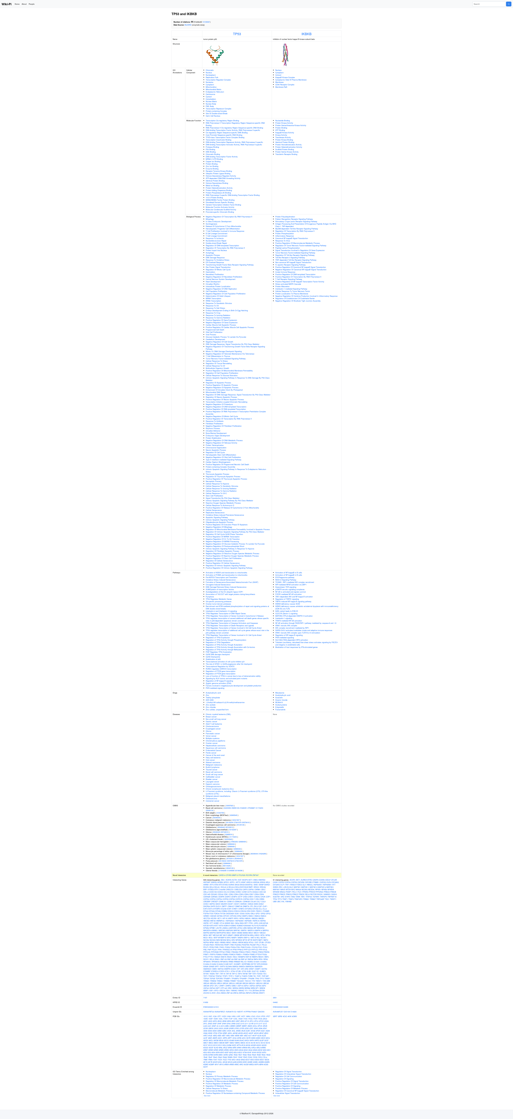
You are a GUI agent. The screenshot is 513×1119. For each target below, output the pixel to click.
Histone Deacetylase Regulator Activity (221, 176)
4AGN (240, 1033)
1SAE (205, 1018)
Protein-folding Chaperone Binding (219, 190)
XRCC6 (222, 990)
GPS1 (257, 913)
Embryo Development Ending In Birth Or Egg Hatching (227, 310)
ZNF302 (242, 993)
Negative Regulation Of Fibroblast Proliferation (224, 426)
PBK (232, 945)
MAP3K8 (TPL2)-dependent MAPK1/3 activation (294, 616)
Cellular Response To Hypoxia (217, 483)
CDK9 (261, 894)
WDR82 (247, 988)
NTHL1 (251, 942)
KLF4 (254, 925)
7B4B (258, 1055)
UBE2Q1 (251, 983)
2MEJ (227, 1026)
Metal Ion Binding (212, 185)
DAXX (218, 904)
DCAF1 (231, 904)
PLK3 (265, 947)
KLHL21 (290, 887)
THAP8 (244, 976)
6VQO (259, 1052)
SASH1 (334, 894)
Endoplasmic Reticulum (215, 91)
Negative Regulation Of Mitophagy (219, 527)
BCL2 (212, 887)
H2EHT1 (240, 1011)
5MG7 (232, 1042)
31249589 (230, 870)
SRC (246, 969)
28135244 (229, 822)
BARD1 (267, 884)
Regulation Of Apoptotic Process (218, 382)
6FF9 (239, 1045)
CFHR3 (229, 875)
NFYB (250, 940)
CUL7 (258, 901)
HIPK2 (241, 918)
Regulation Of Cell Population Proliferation (222, 373)
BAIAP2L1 (249, 884)
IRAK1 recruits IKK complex (286, 625)
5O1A (248, 1042)
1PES (263, 1016)
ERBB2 (224, 911)
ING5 (242, 923)
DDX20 (250, 904)
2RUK (265, 1026)
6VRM (210, 1055)
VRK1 (230, 988)
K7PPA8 (247, 1011)
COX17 (252, 899)
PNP (209, 949)
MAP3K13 (314, 887)
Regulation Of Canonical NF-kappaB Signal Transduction (297, 1090)
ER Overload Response (215, 262)
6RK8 (230, 1047)
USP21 (246, 985)
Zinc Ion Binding (212, 166)
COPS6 (232, 899)
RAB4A (217, 957)
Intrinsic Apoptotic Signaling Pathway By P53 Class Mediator (229, 500)
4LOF (205, 1038)
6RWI (216, 1050)
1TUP (230, 1018)
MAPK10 (251, 930)
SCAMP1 (237, 964)
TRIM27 (313, 899)
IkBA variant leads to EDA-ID (286, 611)
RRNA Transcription (213, 301)
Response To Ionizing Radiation (218, 315)
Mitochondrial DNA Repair (216, 392)
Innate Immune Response (285, 272)
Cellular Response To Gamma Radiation (221, 491)
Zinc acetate (210, 704)
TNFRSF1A (332, 896)
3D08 (205, 1030)
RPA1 (261, 959)
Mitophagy (210, 219)
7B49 (249, 1055)
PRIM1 (228, 952)
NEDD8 (223, 940)
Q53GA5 (261, 1011)
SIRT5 (222, 966)
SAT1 (231, 964)
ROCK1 (320, 894)
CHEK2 (257, 896)
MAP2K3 (222, 930)
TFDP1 (225, 976)
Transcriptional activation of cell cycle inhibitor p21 (225, 661)
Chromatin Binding (213, 154)
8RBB (231, 1064)
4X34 (234, 1038)
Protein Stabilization (213, 438)
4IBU (228, 1035)
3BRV (280, 1016)
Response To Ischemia (215, 238)
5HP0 (252, 1040)
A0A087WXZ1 (220, 1011)
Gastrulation (210, 272)
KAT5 (211, 925)
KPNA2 (206, 928)
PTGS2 (264, 954)
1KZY (243, 1016)
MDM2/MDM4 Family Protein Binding (220, 200)
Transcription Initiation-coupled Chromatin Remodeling (226, 402)
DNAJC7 (231, 906)
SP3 (242, 969)
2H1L (205, 1023)
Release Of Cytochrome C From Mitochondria (223, 226)
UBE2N (245, 983)
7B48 (245, 1055)
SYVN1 (206, 973)
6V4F (249, 1052)
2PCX (260, 1026)
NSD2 (246, 942)
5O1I (220, 1045)
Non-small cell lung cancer (216, 719)
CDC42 (220, 894)
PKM (243, 947)
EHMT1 (235, 908)
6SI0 (265, 1050)
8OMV (294, 1016)
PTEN (258, 954)
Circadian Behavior (213, 430)
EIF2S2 (256, 908)
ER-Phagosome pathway (284, 577)
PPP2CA (206, 952)
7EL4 (265, 1057)
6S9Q (255, 1050)
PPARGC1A (227, 949)
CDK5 (241, 894)
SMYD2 (221, 969)
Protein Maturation (282, 286)
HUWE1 (216, 923)
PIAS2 (227, 947)
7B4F (210, 1057)
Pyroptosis (210, 596)
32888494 (242, 841)
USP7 (217, 988)
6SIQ (231, 1052)
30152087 (233, 829)
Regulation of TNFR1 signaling (287, 599)
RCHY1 (206, 959)
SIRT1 (217, 966)
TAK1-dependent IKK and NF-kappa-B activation (294, 596)
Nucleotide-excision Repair (216, 240)
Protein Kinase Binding (284, 139)
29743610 (229, 827)
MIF (221, 935)
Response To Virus (282, 240)
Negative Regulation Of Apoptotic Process (222, 387)
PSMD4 (246, 954)
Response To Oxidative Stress (217, 260)
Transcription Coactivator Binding (218, 139)
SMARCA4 (249, 966)
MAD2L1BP (251, 928)
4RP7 (230, 1038)
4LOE (264, 1035)
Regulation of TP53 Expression (218, 637)
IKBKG (275, 887)
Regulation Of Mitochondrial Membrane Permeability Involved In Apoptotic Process (238, 529)
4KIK (290, 1016)
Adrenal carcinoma (213, 762)
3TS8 (220, 1033)
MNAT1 (231, 935)
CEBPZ (228, 896)
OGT (256, 942)
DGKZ (261, 904)
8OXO (244, 1062)
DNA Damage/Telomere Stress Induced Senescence (226, 587)
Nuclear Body (211, 104)
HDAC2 (257, 916)
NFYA (245, 940)
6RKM (244, 1047)
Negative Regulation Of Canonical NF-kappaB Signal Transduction (300, 269)
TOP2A (206, 978)
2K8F (214, 1026)
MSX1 (257, 935)
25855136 (235, 808)
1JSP (238, 1016)
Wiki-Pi (6, 4)
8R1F (217, 1064)
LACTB (218, 928)
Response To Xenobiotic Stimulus (219, 303)
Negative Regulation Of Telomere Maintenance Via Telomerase (230, 353)
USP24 (252, 985)
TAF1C (234, 973)
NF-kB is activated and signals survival (290, 592)
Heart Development (213, 281)
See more (207, 1096)
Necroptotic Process (213, 481)
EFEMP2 (216, 908)
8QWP (211, 1064)
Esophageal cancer (213, 728)
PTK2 (205, 957)
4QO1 (220, 1038)
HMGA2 (255, 918)
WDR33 (235, 988)
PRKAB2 (234, 952)
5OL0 (224, 1045)
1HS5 (233, 1016)
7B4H (220, 1057)
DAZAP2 (224, 904)
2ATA (215, 1021)
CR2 (257, 899)
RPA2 (265, 959)
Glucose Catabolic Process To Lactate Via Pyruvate (226, 337)
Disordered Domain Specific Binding (220, 202)
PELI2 (264, 945)
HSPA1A (256, 920)
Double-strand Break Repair (216, 243)
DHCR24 (206, 906)
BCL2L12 (224, 887)
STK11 (227, 971)
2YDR (242, 1028)
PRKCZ (295, 894)
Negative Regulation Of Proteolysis (219, 404)
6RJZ (225, 1047)
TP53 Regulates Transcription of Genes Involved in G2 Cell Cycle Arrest (234, 628)
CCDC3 (220, 892)
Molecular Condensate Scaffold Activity (221, 209)
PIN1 (238, 947)
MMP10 (235, 875)
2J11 (246, 1023)
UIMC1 (234, 985)
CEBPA (221, 896)
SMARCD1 (207, 969)
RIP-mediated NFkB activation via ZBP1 (290, 584)
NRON (240, 942)
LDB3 (245, 928)
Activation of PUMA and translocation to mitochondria (226, 575)
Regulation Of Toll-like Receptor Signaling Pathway (295, 255)
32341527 (236, 820)
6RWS (221, 1050)
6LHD (216, 1047)
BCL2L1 (217, 887)
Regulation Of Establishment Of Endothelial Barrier (295, 298)
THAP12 (238, 976)
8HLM (225, 1062)
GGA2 (242, 913)
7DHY (235, 1057)
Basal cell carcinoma (214, 772)
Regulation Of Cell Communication (288, 1076)
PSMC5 (232, 954)
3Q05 (268, 1030)
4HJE (210, 1035)
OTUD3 (268, 942)
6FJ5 (243, 1045)
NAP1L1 (247, 937)
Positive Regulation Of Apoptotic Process (222, 385)
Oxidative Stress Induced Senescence (221, 579)
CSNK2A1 (238, 901)
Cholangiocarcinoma (213, 786)
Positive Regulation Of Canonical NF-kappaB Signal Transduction (300, 267)
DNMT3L (246, 906)
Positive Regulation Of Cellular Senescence (223, 563)
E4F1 (265, 906)
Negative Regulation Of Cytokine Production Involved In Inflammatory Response (306, 296)
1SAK (215, 1018)
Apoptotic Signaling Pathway (217, 517)
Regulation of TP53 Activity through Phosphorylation (226, 640)
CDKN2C (214, 896)
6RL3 (250, 1047)
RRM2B (237, 961)
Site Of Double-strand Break (217, 113)
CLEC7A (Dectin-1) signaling (286, 613)
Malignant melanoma (214, 764)
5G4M (231, 1040)
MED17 (257, 932)
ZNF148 (229, 993)
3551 (275, 997)
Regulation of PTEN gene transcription (220, 671)
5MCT (205, 1042)
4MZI (210, 1038)
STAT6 (221, 971)
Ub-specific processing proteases (219, 601)
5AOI (263, 1038)
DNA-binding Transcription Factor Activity (222, 156)
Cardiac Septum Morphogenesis (218, 462)
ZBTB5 (262, 990)
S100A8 (220, 964)
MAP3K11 (305, 887)
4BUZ (261, 1033)
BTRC (309, 880)
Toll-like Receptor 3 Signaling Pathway (290, 257)
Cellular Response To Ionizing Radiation (221, 488)
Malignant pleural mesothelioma (218, 796)
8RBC (236, 1064)
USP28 (258, 985)
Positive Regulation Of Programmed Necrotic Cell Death (227, 464)
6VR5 (205, 1055)
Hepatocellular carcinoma (215, 745)
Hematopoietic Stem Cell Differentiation (221, 455)
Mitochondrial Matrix (213, 89)
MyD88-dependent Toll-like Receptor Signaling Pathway (296, 228)
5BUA (221, 1040)
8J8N (235, 1062)
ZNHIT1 (262, 993)
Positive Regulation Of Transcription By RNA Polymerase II (229, 418)
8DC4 (252, 1059)
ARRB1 (206, 884)
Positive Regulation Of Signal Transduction (291, 1081)
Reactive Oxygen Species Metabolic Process (223, 503)
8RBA (226, 1064)
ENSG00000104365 (280, 1007)
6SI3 (209, 1052)
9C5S (266, 1064)
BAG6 (242, 884)
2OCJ (255, 1026)
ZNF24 (235, 993)
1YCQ (250, 1018)
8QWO (206, 1064)
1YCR (255, 1018)
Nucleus (209, 72)
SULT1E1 (255, 971)
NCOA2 (206, 940)
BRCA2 (263, 887)
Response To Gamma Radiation (218, 317)
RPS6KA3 (224, 961)
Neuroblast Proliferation (215, 274)
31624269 (262, 853)
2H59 (233, 1023)
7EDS (255, 1057)
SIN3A (205, 966)
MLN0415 (279, 702)
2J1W (251, 1023)
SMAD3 (242, 966)
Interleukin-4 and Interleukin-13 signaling (221, 611)
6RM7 (205, 1050)
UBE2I (219, 983)
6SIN (218, 1052)
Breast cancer (211, 716)
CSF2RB (308, 882)
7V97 (215, 1059)
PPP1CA (247, 949)
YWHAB (288, 901)
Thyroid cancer (211, 769)
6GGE (205, 1047)
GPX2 (268, 913)
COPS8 (246, 899)
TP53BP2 (235, 978)
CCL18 (226, 892)
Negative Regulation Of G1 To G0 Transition (223, 539)
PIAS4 (233, 947)
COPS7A (238, 899)
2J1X (256, 1023)
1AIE (210, 1016)
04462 (275, 1002)
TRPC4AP (320, 899)
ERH (248, 911)
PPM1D (240, 949)
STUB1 (238, 971)
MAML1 (215, 930)
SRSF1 (252, 969)
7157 (205, 997)
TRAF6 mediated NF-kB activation (288, 620)
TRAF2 (291, 899)
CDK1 (226, 894)
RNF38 (250, 959)
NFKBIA (239, 940)
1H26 (229, 1016)
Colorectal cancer (212, 801)
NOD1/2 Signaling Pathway (285, 579)
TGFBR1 (316, 896)
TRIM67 (233, 981)
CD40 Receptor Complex (284, 84)
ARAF (243, 882)
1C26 (215, 1016)
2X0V (221, 1028)
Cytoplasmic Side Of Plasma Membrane (290, 79)
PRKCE (282, 894)
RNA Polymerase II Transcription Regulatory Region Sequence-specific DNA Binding (235, 124)
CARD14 (222, 875)
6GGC (258, 1045)
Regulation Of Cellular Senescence (219, 560)
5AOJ (268, 1038)
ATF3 (212, 884)
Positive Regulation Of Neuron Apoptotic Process (225, 399)
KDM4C (233, 925)
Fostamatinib (280, 709)
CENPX (234, 896)
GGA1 (236, 913)
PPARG (305, 892)
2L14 (218, 1026)
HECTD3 (206, 918)
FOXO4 (216, 913)
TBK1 (303, 896)
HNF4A (213, 920)
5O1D (263, 1042)
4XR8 (239, 1038)
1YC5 (245, 1018)
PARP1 (227, 945)
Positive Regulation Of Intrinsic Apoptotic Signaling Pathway (229, 568)
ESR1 (253, 911)
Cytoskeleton (211, 99)
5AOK (205, 1040)
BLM (246, 887)
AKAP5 (245, 880)
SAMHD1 (327, 894)
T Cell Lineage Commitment (216, 236)
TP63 (257, 978)
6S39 (241, 1050)
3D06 (260, 1028)
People (31, 4)
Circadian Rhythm (212, 284)
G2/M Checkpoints (213, 656)
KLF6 (258, 925)
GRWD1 (206, 916)
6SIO (222, 1052)
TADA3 (212, 973)
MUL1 (211, 937)
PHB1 (216, 947)
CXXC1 (206, 904)
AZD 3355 (209, 700)
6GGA (248, 1045)
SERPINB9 (246, 964)
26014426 (226, 865)
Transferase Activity (283, 137)
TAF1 (217, 973)
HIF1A (224, 918)
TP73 (262, 978)
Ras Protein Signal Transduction (218, 267)
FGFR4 (206, 913)
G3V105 (287, 1011)
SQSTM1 (276, 896)
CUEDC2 (323, 882)
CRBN (261, 899)
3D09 (210, 1030)
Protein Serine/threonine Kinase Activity (290, 125)
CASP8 (315, 880)
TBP (250, 973)
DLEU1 (218, 906)
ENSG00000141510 (211, 1007)
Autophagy (210, 252)
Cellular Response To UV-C (216, 493)
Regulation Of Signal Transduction (288, 1071)
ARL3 (268, 882)
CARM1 (257, 889)
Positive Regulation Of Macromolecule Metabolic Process (297, 243)
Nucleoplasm (211, 75)
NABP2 (240, 937)
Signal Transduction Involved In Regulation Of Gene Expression (300, 250)
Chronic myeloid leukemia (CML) (218, 714)
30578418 (245, 822)
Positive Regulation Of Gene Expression (221, 320)
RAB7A (223, 957)
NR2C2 (282, 892)
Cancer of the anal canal (215, 755)
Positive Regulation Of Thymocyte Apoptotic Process (226, 479)
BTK (216, 889)
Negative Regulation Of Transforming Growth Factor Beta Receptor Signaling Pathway (235, 347)
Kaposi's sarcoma (212, 784)
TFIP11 (231, 976)
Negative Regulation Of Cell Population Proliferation (226, 293)
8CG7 (247, 1059)
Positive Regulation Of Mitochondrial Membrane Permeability (229, 370)
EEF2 (210, 908)
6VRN (215, 1055)
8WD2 (251, 1064)
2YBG (236, 1028)
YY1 (246, 990)
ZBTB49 (255, 990)
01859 (205, 1002)
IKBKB (307, 33)
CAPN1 (251, 889)
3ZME (224, 1033)
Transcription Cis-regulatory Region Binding (222, 120)
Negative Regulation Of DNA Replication (221, 289)
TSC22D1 (240, 981)
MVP (216, 937)
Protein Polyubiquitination (285, 216)
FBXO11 (259, 911)
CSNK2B (246, 901)
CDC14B (206, 894)
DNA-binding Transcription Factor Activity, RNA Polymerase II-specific (233, 130)
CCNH (244, 892)
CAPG (245, 889)
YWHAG (234, 990)
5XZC (234, 1045)
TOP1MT (265, 976)
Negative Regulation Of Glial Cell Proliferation (223, 457)
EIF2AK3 (276, 884)
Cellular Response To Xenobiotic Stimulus (222, 486)
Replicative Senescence (215, 512)
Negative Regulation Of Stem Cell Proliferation (224, 558)
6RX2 (232, 1050)
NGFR (255, 940)
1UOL (235, 1018)
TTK (253, 981)
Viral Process (211, 334)
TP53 (237, 33)
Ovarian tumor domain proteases (218, 604)
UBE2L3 (232, 983)
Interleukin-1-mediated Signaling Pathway (291, 289)
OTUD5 (206, 945)
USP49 (212, 988)
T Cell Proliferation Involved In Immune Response (225, 231)
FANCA (293, 884)
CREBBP (207, 901)
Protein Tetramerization (215, 445)
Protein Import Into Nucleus (216, 250)
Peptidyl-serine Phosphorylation (287, 248)
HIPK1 (236, 918)
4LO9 (259, 1035)
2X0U (216, 1028)
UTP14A (223, 988)
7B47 (240, 1055)
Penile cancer (211, 752)
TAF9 (240, 973)
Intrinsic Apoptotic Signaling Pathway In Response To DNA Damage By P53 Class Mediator (238, 379)
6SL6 (236, 1052)
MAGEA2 (260, 928)
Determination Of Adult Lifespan (218, 296)
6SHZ (260, 1050)
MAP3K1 (237, 930)
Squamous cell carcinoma (216, 748)
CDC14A (262, 892)
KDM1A (227, 925)
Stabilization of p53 (213, 659)
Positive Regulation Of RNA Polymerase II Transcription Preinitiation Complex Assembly (236, 412)
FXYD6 (222, 913)
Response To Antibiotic (215, 421)
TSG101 (248, 981)
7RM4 (210, 1059)
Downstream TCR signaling (285, 587)
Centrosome (210, 94)
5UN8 (229, 1045)
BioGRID (188, 25)
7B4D (268, 1055)
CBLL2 (206, 892)
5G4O (241, 1040)
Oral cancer (210, 760)
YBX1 (228, 990)
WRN (253, 988)
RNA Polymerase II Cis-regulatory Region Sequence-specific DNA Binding (234, 127)
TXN (264, 981)
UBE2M (239, 983)
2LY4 (223, 1026)
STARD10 (215, 971)
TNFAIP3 (323, 896)
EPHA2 (212, 911)
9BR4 (261, 1064)
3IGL (233, 1030)
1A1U (205, 1016)
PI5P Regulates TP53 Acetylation (219, 652)
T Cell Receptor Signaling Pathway (288, 279)
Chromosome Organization (216, 447)
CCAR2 (322, 880)
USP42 (206, 988)
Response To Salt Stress (215, 308)
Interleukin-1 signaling (283, 618)
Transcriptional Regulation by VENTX (220, 666)
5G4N (236, 1040)
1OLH (258, 1016)
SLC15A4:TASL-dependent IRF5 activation (291, 640)
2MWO (233, 1026)
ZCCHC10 (207, 993)
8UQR (246, 1064)
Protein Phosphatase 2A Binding (218, 192)
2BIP (238, 1021)
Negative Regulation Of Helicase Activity (221, 442)
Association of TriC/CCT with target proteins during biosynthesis (230, 594)
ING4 (237, 923)
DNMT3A (238, 906)
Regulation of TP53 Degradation (218, 642)
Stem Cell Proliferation (214, 495)
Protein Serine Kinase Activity (287, 152)
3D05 (256, 1028)
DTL (251, 906)
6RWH (210, 1050)
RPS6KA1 (207, 961)
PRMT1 (206, 954)
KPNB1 (212, 928)
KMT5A (264, 925)
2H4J (229, 1023)
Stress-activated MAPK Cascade (288, 284)
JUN (260, 923)
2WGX (210, 1028)
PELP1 (206, 947)
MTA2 (268, 935)
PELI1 (258, 945)
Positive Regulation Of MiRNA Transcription (223, 536)
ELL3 (265, 908)
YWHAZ (241, 990)
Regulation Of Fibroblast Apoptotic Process (222, 551)
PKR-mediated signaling (215, 688)
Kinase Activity (281, 135)
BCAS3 (206, 887)
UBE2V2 (259, 983)
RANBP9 (241, 957)
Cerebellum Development (215, 339)
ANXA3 (214, 882)
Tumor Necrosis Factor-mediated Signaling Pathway (226, 358)
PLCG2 (255, 947)
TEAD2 (260, 973)
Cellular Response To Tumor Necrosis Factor (292, 291)
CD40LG (255, 892)
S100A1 (257, 961)
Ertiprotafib (279, 707)
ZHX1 (214, 993)
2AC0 (265, 1018)
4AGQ (256, 1033)
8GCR (215, 1062)
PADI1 (211, 945)
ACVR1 (292, 880)
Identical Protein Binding (215, 180)
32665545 (233, 815)
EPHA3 (218, 911)
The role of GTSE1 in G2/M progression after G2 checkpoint (229, 664)
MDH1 (234, 932)
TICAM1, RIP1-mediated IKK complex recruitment (294, 582)
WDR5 (241, 988)
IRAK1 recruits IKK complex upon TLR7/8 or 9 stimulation (297, 632)
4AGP (251, 1033)
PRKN (260, 952)
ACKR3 (229, 880)
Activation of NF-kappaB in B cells (288, 572)
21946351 (243, 808)
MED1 (250, 932)
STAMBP (207, 971)
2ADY (205, 1021)
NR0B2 (223, 942)
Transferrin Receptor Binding (286, 154)
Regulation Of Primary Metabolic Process (222, 1076)
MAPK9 (213, 932)
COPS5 (225, 899)
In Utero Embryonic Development (218, 221)
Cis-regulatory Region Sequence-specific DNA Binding (227, 132)
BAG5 (237, 884)
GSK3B (213, 916)
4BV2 (266, 1033)
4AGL (230, 1033)
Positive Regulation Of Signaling (287, 1086)
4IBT (224, 1035)
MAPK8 (206, 932)
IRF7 (246, 923)
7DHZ (240, 1057)
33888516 (228, 834)
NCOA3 (213, 940)
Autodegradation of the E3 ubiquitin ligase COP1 (224, 592)
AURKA (231, 884)
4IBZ (246, 1035)
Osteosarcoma (211, 798)
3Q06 (205, 1033)
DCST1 (237, 904)
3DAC (224, 1030)
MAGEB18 (207, 930)
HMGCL (310, 884)
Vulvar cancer (211, 736)
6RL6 (259, 1047)
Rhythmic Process (213, 428)
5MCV (216, 1042)
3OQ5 (253, 1030)
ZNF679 (249, 993)
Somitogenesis (211, 224)
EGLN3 (223, 908)
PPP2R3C (319, 892)
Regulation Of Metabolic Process (218, 1086)
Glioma (208, 731)
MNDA (236, 935)
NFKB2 (324, 889)
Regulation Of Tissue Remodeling (219, 363)
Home (17, 4)
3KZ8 (243, 1030)
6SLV (240, 1052)
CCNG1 (238, 892)
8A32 (238, 1059)
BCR (242, 887)
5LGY (266, 1040)
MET (210, 935)
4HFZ (205, 1035)
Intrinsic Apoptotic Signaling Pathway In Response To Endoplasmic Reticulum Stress (236, 470)
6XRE (226, 1055)
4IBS (219, 1035)
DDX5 (256, 904)
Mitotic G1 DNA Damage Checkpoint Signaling (224, 351)
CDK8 (256, 894)
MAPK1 (244, 930)
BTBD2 (211, 889)
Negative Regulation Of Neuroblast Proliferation (224, 276)
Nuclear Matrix (211, 101)
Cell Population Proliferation (216, 291)
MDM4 (245, 932)
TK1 (254, 976)
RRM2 (231, 961)
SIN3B (211, 966)
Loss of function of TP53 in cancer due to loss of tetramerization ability (233, 676)
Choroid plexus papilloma (215, 740)
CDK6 (246, 894)
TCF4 (254, 973)
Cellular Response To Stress (217, 361)
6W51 (221, 1055)
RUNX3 (250, 961)
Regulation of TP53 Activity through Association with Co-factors (230, 647)
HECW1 (214, 918)
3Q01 (263, 1030)
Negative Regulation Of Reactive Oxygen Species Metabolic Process (232, 553)
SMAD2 (235, 966)
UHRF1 (222, 985)
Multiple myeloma (212, 738)
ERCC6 (243, 911)
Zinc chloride (211, 707)
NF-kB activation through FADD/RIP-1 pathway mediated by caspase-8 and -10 (305, 623)
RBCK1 (261, 957)
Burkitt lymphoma (212, 767)
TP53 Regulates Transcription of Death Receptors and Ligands (230, 625)
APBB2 (220, 882)
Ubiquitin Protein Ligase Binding (218, 173)
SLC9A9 (229, 966)
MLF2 (225, 935)
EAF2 (205, 908)
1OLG (253, 1016)
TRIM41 (220, 981)
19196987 (206, 22)
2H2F (215, 1023)
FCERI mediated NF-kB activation (288, 594)
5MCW (221, 1042)
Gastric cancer (211, 721)
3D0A (214, 1030)
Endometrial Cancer (213, 750)
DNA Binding (211, 152)
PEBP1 (289, 892)
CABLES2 (238, 889)
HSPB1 (206, 923)
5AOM (215, 1040)
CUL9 (263, 901)
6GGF (211, 1047)
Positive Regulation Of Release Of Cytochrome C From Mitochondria (232, 507)
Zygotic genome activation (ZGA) (218, 683)
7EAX (250, 1057)
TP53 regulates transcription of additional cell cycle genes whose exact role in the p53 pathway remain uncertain (237, 631)
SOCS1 (234, 969)
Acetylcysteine (281, 704)
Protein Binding (211, 164)
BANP (261, 884)
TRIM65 (226, 981)
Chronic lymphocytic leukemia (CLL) (220, 789)
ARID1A (249, 882)
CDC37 (328, 880)
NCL (258, 937)
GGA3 (247, 913)
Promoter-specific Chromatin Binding (220, 212)
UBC (279, 901)
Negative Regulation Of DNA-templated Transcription (226, 406)
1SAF (210, 1018)
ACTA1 (235, 880)
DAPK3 (212, 904)
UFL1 (217, 985)
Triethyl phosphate (213, 697)
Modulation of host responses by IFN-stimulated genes (296, 647)
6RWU (226, 1050)
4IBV (232, 1035)
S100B (226, 964)
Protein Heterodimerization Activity (219, 188)
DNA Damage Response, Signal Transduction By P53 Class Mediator (232, 344)
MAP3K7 (276, 889)
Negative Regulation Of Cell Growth (219, 341)
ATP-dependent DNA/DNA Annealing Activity (223, 178)
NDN (218, 940)
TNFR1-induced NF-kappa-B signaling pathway (293, 601)
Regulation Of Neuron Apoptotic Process (221, 397)
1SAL (220, 1018)
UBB (268, 981)
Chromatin (210, 70)
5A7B (248, 1038)
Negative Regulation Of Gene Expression (222, 322)
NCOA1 (263, 937)
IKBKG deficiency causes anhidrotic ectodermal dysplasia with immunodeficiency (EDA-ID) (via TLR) (306, 607)
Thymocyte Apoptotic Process (217, 474)
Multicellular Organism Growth (217, 368)
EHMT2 (241, 908)
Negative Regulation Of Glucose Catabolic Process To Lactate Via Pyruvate (235, 544)
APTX (238, 882)
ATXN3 (225, 884)
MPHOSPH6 (245, 935)
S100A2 (263, 961)
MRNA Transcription (213, 298)
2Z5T (251, 1028)
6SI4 (213, 1052)
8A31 (234, 1059)
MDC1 (229, 932)
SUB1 (249, 971)
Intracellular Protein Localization (218, 286)
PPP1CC (254, 949)
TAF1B (228, 973)
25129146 (240, 824)
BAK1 (256, 884)
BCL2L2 (232, 887)
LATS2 (239, 928)
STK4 (233, 971)
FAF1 (287, 884)
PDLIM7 (253, 945)
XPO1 (216, 990)
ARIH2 (262, 882)
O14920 (293, 1011)
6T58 (245, 1052)
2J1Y (260, 1023)
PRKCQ (289, 894)
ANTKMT (207, 882)
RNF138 (237, 959)
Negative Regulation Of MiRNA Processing (222, 541)
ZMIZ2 (223, 993)
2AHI (210, 1021)
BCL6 (237, 887)
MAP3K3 (330, 887)
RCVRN (249, 875)
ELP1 (283, 884)
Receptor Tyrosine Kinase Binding (219, 171)
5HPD (256, 1040)
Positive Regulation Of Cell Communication (292, 1083)
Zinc (207, 695)
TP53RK (251, 978)
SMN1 (214, 969)
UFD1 (212, 985)
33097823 (229, 805)
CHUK (263, 896)
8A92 (243, 1059)
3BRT (275, 1016)
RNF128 (230, 959)
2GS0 (266, 1021)
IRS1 (281, 887)
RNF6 (256, 959)
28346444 (216, 817)
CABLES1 (230, 889)
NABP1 (234, 937)
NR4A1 (235, 942)
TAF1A (222, 973)
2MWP (238, 1026)
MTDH (288, 889)
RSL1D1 (243, 961)
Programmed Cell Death (215, 329)
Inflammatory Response (284, 236)
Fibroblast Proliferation (214, 423)
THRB (250, 976)
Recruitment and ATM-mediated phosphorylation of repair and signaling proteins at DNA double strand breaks (237, 607)
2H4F (219, 1023)
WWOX (262, 988)
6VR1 (264, 1052)
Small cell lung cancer (214, 774)
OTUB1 (261, 942)
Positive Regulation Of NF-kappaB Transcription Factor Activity (299, 281)
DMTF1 (225, 906)
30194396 (238, 870)
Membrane (279, 82)
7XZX (220, 1059)
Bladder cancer (211, 779)
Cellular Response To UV (215, 365)
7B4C (263, 1055)
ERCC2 (231, 911)
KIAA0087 (247, 925)
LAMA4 (225, 928)
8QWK (250, 1062)
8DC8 (267, 1059)
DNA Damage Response (215, 257)
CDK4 (236, 894)
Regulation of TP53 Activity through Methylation (224, 649)
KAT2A (265, 923)
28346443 (221, 827)
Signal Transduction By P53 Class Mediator (222, 498)
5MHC (237, 1042)
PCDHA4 (237, 945)
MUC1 (205, 937)
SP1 (238, 969)
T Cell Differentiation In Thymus (218, 356)
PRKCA (242, 952)
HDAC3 (263, 916)
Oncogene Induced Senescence (218, 584)
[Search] (508, 4)
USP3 (263, 985)
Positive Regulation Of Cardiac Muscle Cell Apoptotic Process (230, 327)
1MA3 (248, 1016)
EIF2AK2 (248, 908)
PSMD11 (239, 954)
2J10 (242, 1023)
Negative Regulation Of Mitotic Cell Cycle (222, 416)
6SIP (227, 1052)
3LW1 (248, 1030)
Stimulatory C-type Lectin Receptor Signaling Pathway (296, 221)
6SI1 (269, 1050)
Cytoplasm (210, 84)
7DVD (245, 1057)
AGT (240, 880)
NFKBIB (276, 892)
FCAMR (266, 911)
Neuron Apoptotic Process (216, 450)
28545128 (230, 868)
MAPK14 (258, 930)
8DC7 (262, 1059)
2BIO (233, 1021)
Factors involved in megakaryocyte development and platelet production (233, 685)
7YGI (229, 1059)
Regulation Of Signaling (284, 1078)
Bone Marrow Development (216, 433)
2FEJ (252, 1021)
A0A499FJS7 (278, 1011)
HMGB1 (261, 918)
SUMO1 (263, 971)
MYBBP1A (222, 937)
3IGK (229, 1030)
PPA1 (220, 949)
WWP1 (206, 990)
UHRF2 (228, 985)
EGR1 (229, 908)
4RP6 (225, 1038)
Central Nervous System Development (220, 279)
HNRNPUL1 (220, 920)
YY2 (250, 990)
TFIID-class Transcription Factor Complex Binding (225, 137)
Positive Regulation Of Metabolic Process (222, 1083)
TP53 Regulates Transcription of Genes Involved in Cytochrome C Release (235, 616)
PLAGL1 (248, 947)
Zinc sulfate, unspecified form (217, 709)
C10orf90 (221, 889)
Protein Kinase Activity (284, 123)
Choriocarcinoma (212, 726)
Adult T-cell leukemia (214, 724)
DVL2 (256, 906)
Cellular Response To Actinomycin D (220, 505)
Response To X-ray (213, 313)
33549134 (209, 810)
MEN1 (205, 935)
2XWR (231, 1028)
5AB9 (253, 1038)
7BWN (229, 1057)
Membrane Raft (281, 87)
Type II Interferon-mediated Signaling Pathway (223, 459)
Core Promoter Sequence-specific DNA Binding (224, 135)
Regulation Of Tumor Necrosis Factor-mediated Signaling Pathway (300, 245)
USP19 (240, 985)
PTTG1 (211, 957)
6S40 (250, 1050)
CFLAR (334, 880)
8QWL (255, 1062)
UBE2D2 (213, 983)
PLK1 (260, 947)
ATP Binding (280, 130)
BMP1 (250, 887)
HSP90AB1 (239, 920)
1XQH (240, 1018)
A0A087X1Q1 (231, 1011)
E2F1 (261, 906)
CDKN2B (206, 896)
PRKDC (255, 952)
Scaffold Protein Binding (284, 149)
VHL (283, 901)
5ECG (226, 1040)
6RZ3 (236, 1050)
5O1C (258, 1042)
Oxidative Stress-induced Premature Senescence (225, 515)
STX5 (244, 971)
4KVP (254, 1035)
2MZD (250, 1026)
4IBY (241, 1035)
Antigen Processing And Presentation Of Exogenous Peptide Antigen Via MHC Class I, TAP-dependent (305, 225)
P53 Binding (210, 149)
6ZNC (231, 1055)
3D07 (265, 1028)
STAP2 (287, 896)
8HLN (230, 1062)
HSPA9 (263, 920)
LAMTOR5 (232, 928)
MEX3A (216, 935)
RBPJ (266, 957)
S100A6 (213, 964)
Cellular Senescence (214, 510)
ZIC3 (218, 993)
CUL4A (253, 901)
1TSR (225, 1018)
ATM (216, 884)
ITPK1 (250, 923)
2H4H (224, 1023)
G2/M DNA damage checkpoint (218, 654)
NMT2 (265, 940)
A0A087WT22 (208, 1011)
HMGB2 (206, 920)
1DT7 (219, 1016)
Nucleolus (209, 82)
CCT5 (249, 892)
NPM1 (211, 942)
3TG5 (215, 1033)
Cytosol (209, 96)
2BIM (224, 1021)
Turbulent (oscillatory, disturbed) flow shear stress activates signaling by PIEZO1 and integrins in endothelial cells (306, 643)
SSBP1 (258, 969)
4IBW (237, 1035)
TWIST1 (259, 981)
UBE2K (225, 983)
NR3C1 (229, 942)
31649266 (222, 870)
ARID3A (256, 882)
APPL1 (232, 882)
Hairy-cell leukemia (213, 757)
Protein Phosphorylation (284, 233)
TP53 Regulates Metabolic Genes (219, 599)
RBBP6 (255, 957)
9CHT (205, 1067)
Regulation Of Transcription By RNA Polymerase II (225, 248)
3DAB (219, 1030)
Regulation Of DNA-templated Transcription (222, 245)
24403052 (227, 808)
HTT (211, 923)
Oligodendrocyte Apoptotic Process (219, 522)
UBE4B (206, 985)
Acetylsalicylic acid (213, 692)
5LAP (262, 1040)
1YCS (260, 1018)
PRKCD (276, 894)
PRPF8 (212, 954)
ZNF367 (255, 875)
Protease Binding (212, 147)
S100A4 (206, 964)
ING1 (233, 923)
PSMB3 (225, 954)
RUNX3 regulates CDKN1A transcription (221, 668)
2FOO (261, 1021)
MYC (229, 937)
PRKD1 (248, 952)
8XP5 (256, 1064)
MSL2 (252, 935)
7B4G (215, 1057)
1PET (268, 1016)
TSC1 (327, 899)
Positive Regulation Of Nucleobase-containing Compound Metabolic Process (235, 1093)
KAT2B (206, 925)
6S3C (246, 1050)
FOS (211, 913)
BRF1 (205, 889)
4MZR (215, 1038)
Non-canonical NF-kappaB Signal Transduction (293, 262)
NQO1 (217, 942)
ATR (220, 884)
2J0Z (238, 1023)
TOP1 (259, 976)
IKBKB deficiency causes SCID (287, 604)
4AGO (245, 1033)
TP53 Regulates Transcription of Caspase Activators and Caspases (232, 623)
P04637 (254, 1011)
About (24, 4)
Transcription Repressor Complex (218, 108)
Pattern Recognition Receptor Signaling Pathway (294, 219)
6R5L (221, 1047)
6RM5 (263, 1047)
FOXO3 (299, 884)
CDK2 (231, 894)
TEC (265, 973)
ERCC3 (237, 911)
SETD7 (253, 964)
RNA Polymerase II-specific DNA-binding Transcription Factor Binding (233, 195)
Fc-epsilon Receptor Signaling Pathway (290, 264)
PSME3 (253, 954)
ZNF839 (255, 993)
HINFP (230, 918)
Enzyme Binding (212, 168)
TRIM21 (206, 981)
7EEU (260, 1057)
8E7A (205, 1062)
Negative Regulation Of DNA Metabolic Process (224, 440)
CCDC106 (213, 892)
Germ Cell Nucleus (213, 116)
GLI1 (304, 884)
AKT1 (250, 880)
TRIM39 (213, 981)
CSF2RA (301, 882)
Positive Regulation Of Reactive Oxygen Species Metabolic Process (232, 556)
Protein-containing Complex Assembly (220, 467)
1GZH (224, 1016)
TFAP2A (211, 976)
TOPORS (219, 978)
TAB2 (293, 896)
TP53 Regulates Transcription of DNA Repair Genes (226, 613)
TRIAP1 (267, 978)
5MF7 (227, 1042)
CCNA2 (232, 892)
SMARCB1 (258, 966)
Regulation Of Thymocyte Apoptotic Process (223, 476)
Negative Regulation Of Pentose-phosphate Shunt (225, 546)
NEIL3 (229, 940)
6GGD (264, 1045)
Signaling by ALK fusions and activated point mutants (226, 678)
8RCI (241, 1064)
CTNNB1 (315, 882)
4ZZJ (244, 1038)
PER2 (211, 947)
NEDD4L (311, 889)
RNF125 (223, 959)
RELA (212, 959)
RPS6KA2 (216, 961)
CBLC (263, 889)
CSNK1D (230, 901)
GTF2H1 (226, 916)
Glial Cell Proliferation (214, 332)
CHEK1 (251, 896)
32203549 (228, 839)
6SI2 (205, 1052)
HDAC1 (251, 916)
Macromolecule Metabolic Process (219, 1090)
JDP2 (256, 923)
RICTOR (313, 894)
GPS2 (263, 913)
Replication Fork (212, 77)
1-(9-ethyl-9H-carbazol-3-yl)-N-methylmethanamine (225, 702)
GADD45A (230, 913)
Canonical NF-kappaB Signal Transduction (291, 238)
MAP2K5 (229, 930)
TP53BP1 (227, 978)
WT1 (257, 988)
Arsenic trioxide (281, 700)
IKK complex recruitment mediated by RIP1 (292, 628)
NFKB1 (318, 889)
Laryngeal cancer (212, 781)
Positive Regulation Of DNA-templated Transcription (226, 409)
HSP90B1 (248, 920)
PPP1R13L (263, 949)
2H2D (210, 1023)
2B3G (219, 1021)
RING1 (217, 959)
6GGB (253, 1045)
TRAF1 (285, 899)
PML (205, 949)
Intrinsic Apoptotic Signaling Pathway (220, 519)
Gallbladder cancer (213, 776)
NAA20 (298, 889)
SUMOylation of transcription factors (220, 589)
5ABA (258, 1038)
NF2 (233, 940)
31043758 (220, 812)
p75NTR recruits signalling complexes (290, 589)
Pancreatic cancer (213, 733)
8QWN (266, 1062)
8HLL (220, 1062)
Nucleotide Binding (282, 120)
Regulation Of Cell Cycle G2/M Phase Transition (224, 534)
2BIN (229, 1021)
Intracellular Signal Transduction (287, 1093)
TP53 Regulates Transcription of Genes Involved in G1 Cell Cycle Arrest (234, 635)
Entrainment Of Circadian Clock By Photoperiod (224, 390)
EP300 (206, 911)
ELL (260, 908)
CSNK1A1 (222, 901)
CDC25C (214, 894)
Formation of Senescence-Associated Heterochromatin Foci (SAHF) (232, 582)
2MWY (244, 1026)
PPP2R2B (215, 952)
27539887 (251, 808)
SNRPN (227, 969)
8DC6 (257, 1059)
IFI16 (222, 923)
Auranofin (279, 697)
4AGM (235, 1033)
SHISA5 (264, 964)
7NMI (205, 1059)
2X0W (226, 1028)
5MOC (242, 1042)
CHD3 (245, 896)
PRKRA (266, 952)
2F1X (247, 1021)
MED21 (263, 932)
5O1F (205, 1045)
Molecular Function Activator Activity (220, 207)
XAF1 (211, 990)
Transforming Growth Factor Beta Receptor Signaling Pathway (230, 264)
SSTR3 (264, 969)
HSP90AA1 (230, 920)
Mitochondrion (211, 87)
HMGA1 (248, 918)
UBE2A (206, 983)
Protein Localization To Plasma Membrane (291, 293)
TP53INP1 (243, 978)
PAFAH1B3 (219, 945)
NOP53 (206, 942)
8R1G (221, 1064)
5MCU (211, 1042)
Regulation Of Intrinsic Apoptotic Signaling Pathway (226, 565)
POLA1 (214, 949)
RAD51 (229, 957)
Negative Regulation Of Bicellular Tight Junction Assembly (298, 301)
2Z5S (247, 1028)
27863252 (234, 841)
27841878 (237, 822)
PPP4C (222, 952)
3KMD (238, 1030)
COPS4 (219, 899)
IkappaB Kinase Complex (285, 77)
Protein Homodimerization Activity (288, 144)
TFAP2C (218, 976)
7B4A (254, 1055)
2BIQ (242, 1021)
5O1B (253, 1042)
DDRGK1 (243, 904)
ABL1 (223, 880)
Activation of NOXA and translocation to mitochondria (226, 572)
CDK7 (251, 894)
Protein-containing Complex (216, 111)
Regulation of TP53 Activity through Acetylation (224, 644)
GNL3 (252, 913)
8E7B (210, 1062)
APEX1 (226, 882)
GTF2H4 (233, 916)
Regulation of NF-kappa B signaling (219, 681)
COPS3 (213, 899)
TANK (298, 896)
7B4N (225, 1057)
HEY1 (219, 918)
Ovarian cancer (211, 743)
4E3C (285, 1016)
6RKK (239, 1047)
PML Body (210, 106)
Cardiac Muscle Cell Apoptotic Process (221, 325)
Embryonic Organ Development (218, 435)
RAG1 (235, 957)
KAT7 (216, 925)
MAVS (282, 889)
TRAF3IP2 (298, 899)
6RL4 (254, 1047)
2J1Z (265, 1023)
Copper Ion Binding (213, 161)
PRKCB (333, 892)
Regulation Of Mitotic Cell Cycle (218, 269)
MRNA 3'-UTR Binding (214, 159)
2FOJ (256, 1021)
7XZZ (225, 1059)
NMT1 (260, 940)
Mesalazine (279, 692)
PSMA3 (219, 954)
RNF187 (244, 959)
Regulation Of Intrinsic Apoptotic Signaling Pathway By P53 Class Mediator (235, 531)
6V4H (254, 1052)
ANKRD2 (261, 880)
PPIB (235, 949)
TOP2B (212, 978)
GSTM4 (220, 916)
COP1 (268, 896)
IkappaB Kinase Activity (284, 132)
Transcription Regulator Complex (218, 79)
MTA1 (263, 935)
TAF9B (245, 973)
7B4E (205, 1057)
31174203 (259, 808)
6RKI (235, 1047)
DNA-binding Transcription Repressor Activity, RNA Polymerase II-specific (234, 142)
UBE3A (266, 983)
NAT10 (253, 937)
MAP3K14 (322, 887)
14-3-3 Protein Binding (214, 197)
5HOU (246, 1040)
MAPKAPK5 (221, 932)
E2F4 (329, 882)
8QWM (261, 1062)
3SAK (210, 1033)
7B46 (236, 1055)
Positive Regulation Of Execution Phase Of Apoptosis (227, 524)
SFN (259, 964)
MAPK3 (266, 930)
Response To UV (212, 305)
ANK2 (255, 880)
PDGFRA (245, 945)
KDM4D (240, 925)
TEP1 (205, 976)
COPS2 (206, 899)
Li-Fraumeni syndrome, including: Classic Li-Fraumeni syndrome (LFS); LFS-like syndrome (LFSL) (237, 792)
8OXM (239, 1062)
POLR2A (242, 875)
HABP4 (245, 916)
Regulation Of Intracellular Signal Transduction (293, 1074)
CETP (240, 896)
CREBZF (214, 901)
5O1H (215, 1045)
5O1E (268, 1042)
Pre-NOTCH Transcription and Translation (221, 577)
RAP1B (248, 957)
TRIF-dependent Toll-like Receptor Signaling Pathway (295, 260)
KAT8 (221, 925)
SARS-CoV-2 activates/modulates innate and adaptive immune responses (303, 630)
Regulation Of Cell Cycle (215, 452)
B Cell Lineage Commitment (216, 233)
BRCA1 (257, 887)
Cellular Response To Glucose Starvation (222, 375)
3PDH (258, 1030)
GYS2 (239, 916)
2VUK (205, 1028)
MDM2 (239, 932)
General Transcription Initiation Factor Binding (223, 204)
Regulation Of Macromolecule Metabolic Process (225, 1081)
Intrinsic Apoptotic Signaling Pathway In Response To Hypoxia (230, 548)
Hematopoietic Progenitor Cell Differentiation (223, 228)
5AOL (211, 1040)
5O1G (210, 1045)
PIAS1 (222, 947)
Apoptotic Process (213, 255)
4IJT (250, 1035)
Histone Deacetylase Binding (217, 183)
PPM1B (312, 892)
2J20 (205, 1026)
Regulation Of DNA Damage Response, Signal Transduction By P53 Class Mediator (238, 394)
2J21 (209, 1026)
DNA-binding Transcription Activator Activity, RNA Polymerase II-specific (234, 144)
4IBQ (215, 1035)
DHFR (213, 906)
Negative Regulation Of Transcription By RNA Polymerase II (229, 216)
